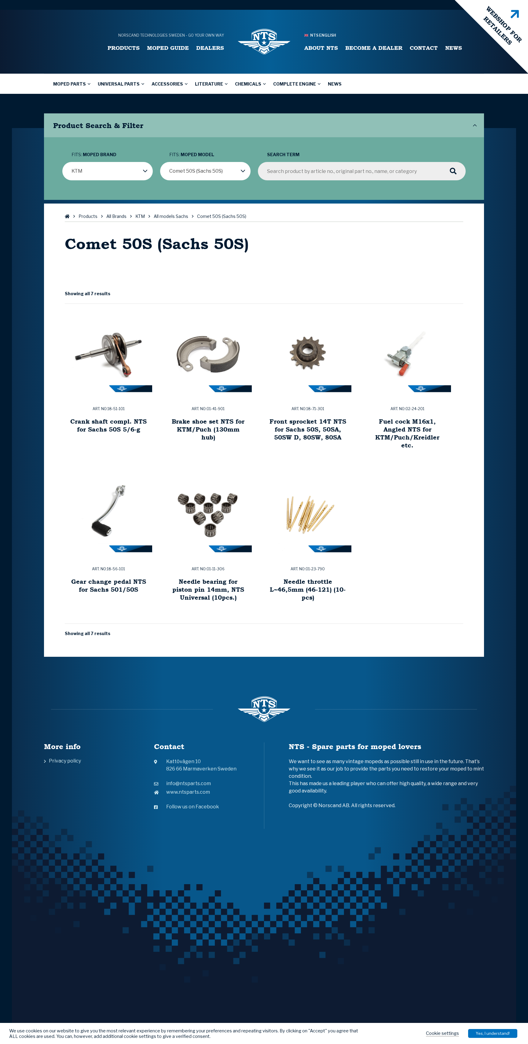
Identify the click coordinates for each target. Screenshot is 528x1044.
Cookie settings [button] (442, 1033)
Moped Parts (69, 83)
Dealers (210, 48)
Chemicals (248, 83)
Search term (283, 154)
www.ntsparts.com (188, 792)
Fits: (94, 154)
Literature (209, 83)
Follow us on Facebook (192, 807)
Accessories (167, 83)
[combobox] (107, 171)
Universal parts (119, 83)
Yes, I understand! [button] (493, 1033)
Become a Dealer (373, 48)
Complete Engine (294, 83)
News (453, 48)
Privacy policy (65, 761)
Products (124, 48)
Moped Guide (168, 48)
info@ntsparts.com (188, 783)
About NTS (321, 48)
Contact (424, 48)
